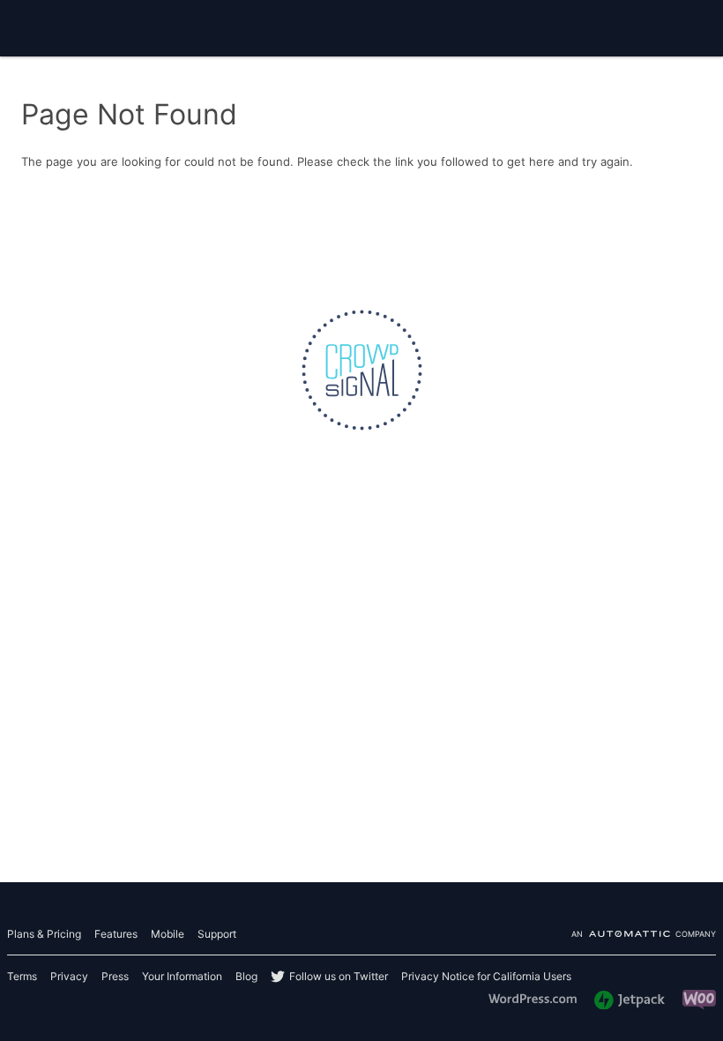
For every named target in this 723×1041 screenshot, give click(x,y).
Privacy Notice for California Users (486, 976)
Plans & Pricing (44, 933)
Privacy (69, 976)
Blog (246, 976)
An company (643, 934)
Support (217, 933)
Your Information (182, 976)
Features (116, 933)
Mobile (167, 933)
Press (115, 976)
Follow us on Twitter (338, 976)
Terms (22, 976)
